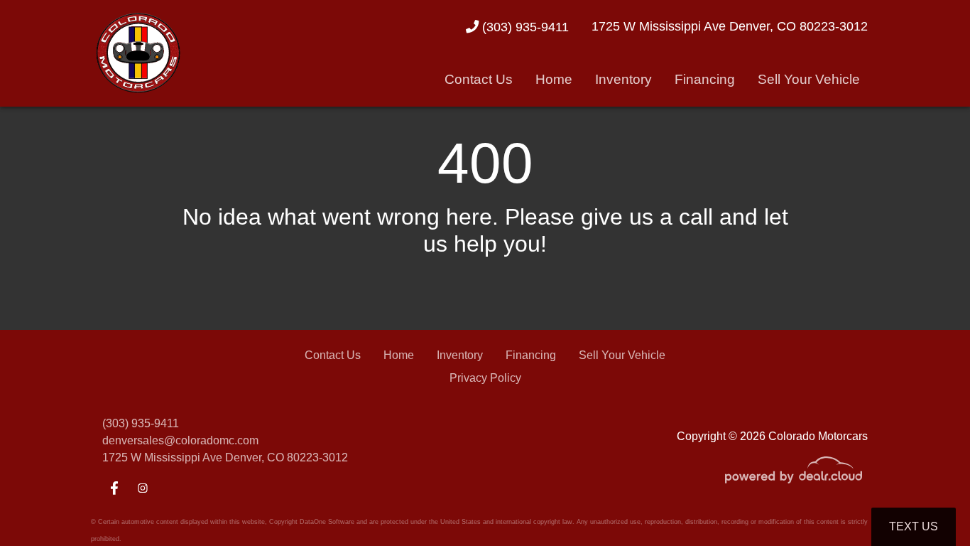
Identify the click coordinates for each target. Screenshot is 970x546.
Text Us (913, 526)
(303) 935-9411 (524, 26)
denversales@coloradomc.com (180, 440)
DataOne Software (327, 521)
